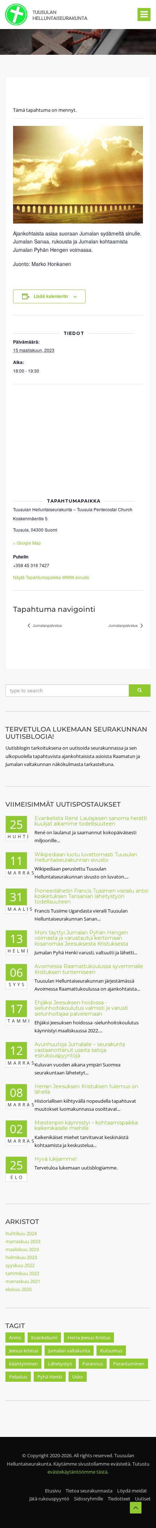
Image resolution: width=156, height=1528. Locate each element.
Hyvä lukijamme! (55, 1159)
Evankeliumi (44, 1337)
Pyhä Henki (49, 1376)
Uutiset (143, 1498)
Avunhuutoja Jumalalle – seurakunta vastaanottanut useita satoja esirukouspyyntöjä (79, 1050)
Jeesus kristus (23, 1350)
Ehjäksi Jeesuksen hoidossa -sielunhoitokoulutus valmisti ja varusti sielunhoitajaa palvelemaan (81, 1008)
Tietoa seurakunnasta (89, 1490)
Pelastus (18, 1376)
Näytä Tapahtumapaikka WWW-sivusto (51, 577)
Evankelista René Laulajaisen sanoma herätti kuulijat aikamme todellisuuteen (90, 821)
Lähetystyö (60, 1363)
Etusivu (53, 1490)
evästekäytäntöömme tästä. (78, 1471)
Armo (15, 1337)
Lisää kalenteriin (51, 296)
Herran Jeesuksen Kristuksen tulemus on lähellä (86, 1089)
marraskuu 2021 (22, 1281)
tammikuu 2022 (22, 1273)
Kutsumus (111, 1350)
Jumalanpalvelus (47, 625)
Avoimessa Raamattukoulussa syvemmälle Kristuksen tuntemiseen (88, 969)
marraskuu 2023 (22, 1241)
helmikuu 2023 (21, 1257)
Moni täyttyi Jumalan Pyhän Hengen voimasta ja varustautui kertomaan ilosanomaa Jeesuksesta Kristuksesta (81, 938)
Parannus (92, 1363)
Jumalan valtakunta (69, 1350)
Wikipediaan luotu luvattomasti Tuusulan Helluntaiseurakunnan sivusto (85, 857)
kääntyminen (23, 1363)
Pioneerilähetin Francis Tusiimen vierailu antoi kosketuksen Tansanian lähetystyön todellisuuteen (91, 896)
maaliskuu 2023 (22, 1249)
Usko (77, 1376)
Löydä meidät (132, 1490)
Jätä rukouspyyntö (49, 1498)
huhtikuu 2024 (21, 1233)
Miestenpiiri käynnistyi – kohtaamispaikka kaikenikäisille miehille (86, 1125)
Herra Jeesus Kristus (88, 1337)
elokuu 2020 (18, 1289)
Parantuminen (128, 1363)
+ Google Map (27, 543)
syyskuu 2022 (19, 1265)
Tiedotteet (119, 1498)
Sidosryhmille (88, 1498)
